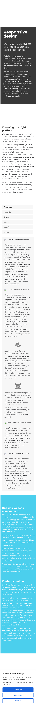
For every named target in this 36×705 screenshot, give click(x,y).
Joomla (6, 222)
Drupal (6, 217)
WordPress (8, 207)
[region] (18, 687)
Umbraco (7, 232)
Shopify (7, 227)
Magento (7, 212)
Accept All (18, 690)
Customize (18, 695)
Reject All (18, 701)
